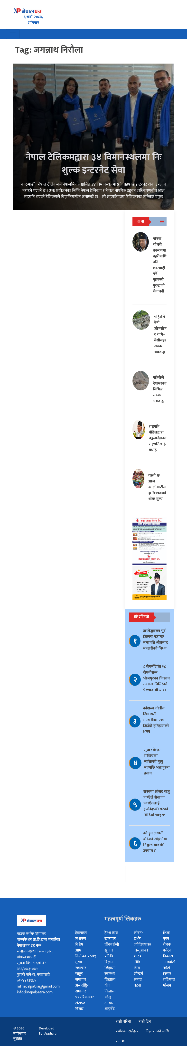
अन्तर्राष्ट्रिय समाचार (82, 988)
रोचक (167, 944)
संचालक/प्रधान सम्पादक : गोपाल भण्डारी (35, 954)
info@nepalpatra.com (35, 992)
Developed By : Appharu (47, 1031)
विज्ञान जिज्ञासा (109, 965)
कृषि (166, 938)
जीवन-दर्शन (138, 936)
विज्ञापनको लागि (157, 1031)
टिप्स (137, 968)
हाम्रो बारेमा (123, 1021)
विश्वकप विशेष (80, 941)
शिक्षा (166, 933)
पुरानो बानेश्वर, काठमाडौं (33, 974)
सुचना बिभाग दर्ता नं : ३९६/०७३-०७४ (31, 966)
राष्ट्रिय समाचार (80, 977)
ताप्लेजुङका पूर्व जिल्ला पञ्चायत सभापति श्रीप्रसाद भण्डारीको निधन (155, 640)
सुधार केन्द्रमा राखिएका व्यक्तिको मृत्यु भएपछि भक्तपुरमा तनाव (157, 762)
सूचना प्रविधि (108, 953)
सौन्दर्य (138, 974)
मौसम (167, 985)
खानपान (110, 938)
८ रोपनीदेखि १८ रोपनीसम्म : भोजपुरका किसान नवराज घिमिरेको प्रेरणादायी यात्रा (156, 678)
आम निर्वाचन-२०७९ (85, 953)
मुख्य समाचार (80, 965)
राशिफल (169, 979)
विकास (168, 956)
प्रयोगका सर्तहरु (127, 1031)
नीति (137, 962)
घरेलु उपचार (109, 1000)
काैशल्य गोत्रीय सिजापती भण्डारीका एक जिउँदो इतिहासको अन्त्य (156, 720)
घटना (137, 985)
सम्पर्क (120, 1041)
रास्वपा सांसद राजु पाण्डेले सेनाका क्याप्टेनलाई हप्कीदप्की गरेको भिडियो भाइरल (156, 803)
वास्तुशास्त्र (141, 950)
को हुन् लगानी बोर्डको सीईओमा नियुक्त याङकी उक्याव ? (155, 842)
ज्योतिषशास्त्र (142, 944)
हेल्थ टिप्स (111, 933)
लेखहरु (80, 1003)
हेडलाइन (81, 933)
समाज (138, 979)
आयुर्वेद (109, 1009)
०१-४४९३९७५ (27, 980)
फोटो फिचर (167, 971)
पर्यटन (167, 950)
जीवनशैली (111, 944)
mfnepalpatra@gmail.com (38, 986)
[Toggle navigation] (12, 34)
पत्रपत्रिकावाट (84, 997)
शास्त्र (137, 956)
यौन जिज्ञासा (109, 988)
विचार (79, 1009)
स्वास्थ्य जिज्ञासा (109, 977)
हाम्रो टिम (145, 1021)
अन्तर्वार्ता (169, 962)
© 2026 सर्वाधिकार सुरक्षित (19, 1033)
